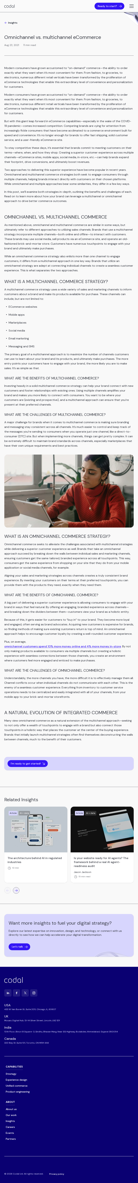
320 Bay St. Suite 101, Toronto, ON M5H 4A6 (26, 1042)
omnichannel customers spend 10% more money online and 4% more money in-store (62, 646)
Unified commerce (16, 1085)
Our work (11, 1115)
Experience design (16, 1079)
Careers (10, 1127)
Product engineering (18, 1091)
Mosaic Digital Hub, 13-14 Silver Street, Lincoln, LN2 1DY (32, 1020)
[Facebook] (16, 993)
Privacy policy (56, 1174)
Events (10, 1133)
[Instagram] (33, 993)
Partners (11, 1138)
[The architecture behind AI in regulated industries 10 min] (35, 829)
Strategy (11, 1073)
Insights (12, 22)
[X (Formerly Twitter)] (25, 993)
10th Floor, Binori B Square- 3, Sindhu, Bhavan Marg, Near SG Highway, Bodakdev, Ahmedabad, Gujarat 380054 (61, 1031)
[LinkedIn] (8, 993)
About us (11, 1109)
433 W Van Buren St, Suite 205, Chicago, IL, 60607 (30, 1009)
